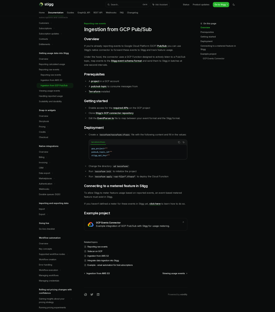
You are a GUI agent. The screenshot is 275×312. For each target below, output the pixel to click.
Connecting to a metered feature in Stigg (218, 47)
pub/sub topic (99, 86)
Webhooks (111, 12)
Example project (208, 54)
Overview (205, 27)
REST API (98, 12)
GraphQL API (83, 12)
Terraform (94, 91)
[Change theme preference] (233, 4)
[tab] (98, 142)
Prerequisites (207, 32)
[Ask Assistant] (183, 142)
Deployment (207, 41)
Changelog (132, 12)
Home (42, 12)
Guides (70, 12)
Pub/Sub (162, 45)
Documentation (55, 12)
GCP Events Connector (213, 58)
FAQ (122, 12)
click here (155, 203)
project (95, 81)
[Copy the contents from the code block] (179, 142)
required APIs (120, 107)
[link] (135, 224)
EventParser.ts (105, 118)
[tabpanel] (138, 152)
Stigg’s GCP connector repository (114, 113)
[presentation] (57, 164)
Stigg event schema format (126, 60)
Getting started (208, 36)
